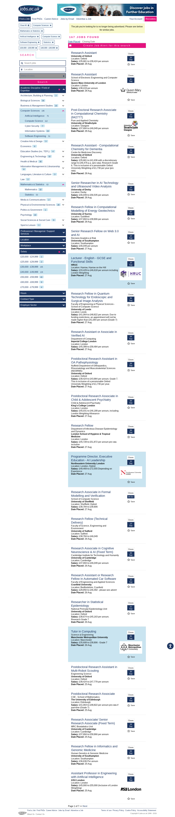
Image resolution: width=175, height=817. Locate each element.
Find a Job (24, 19)
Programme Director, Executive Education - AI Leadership (91, 458)
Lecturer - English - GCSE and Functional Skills (91, 259)
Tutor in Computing (83, 631)
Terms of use (106, 810)
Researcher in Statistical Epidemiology (87, 603)
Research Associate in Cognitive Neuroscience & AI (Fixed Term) (92, 550)
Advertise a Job (83, 19)
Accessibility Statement (146, 810)
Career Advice (51, 19)
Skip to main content (11, 2)
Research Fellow (82, 425)
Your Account (135, 19)
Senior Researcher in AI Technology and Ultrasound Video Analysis (94, 184)
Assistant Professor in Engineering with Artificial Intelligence (94, 775)
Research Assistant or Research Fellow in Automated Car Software (93, 577)
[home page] (30, 10)
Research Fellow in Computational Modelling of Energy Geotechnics (93, 208)
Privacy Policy (118, 810)
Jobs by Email (67, 19)
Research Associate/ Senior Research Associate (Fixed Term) (93, 721)
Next (85, 806)
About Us (31, 814)
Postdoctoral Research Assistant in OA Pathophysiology (94, 360)
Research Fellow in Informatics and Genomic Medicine (94, 748)
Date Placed (74, 41)
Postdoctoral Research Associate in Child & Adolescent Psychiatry (94, 397)
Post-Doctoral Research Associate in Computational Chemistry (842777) (93, 113)
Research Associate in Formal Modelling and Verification (91, 493)
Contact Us (40, 814)
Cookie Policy (130, 810)
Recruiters (151, 19)
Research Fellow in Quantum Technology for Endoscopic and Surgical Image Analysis (91, 297)
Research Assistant (84, 52)
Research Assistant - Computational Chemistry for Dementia (94, 147)
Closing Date (88, 41)
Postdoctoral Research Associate (93, 693)
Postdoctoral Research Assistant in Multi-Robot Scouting (94, 668)
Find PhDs (37, 19)
